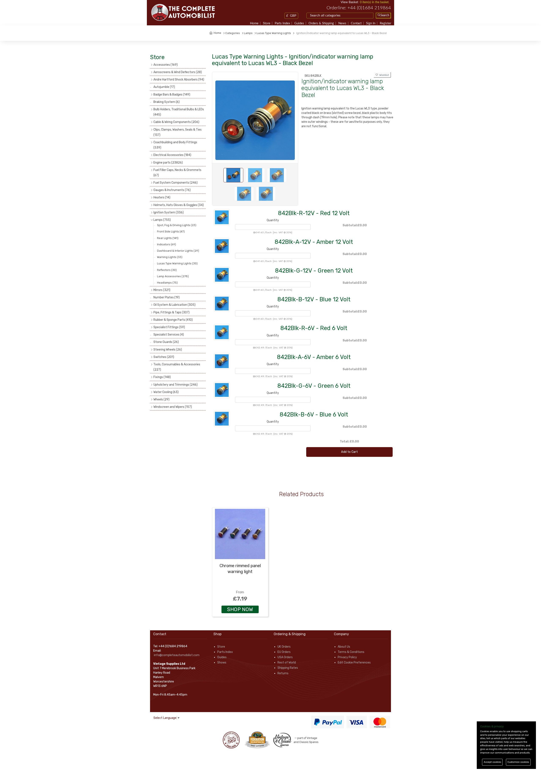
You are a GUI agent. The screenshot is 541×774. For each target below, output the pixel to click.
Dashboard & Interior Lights (178, 250)
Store (266, 23)
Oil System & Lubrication (174, 305)
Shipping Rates (287, 668)
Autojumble (164, 87)
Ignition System (168, 212)
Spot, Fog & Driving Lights (176, 225)
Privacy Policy (347, 657)
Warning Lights (169, 257)
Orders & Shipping (321, 23)
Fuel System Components (175, 182)
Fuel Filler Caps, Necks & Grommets (177, 172)
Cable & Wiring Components (176, 122)
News (342, 23)
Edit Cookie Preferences (354, 662)
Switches (163, 357)
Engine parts (168, 162)
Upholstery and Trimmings (175, 384)
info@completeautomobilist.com (176, 655)
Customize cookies (518, 762)
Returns (282, 673)
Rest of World (286, 662)
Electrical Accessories (172, 155)
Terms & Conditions (351, 652)
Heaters (161, 197)
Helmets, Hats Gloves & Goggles (178, 205)
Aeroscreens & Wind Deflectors (177, 72)
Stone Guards (166, 342)
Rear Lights (167, 238)
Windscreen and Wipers (172, 407)
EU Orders (284, 652)
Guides (299, 23)
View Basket (349, 2)
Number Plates (166, 297)
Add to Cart (349, 452)
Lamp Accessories (173, 276)
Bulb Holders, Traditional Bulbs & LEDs (178, 112)
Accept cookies (492, 762)
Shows (221, 662)
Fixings (162, 377)
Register (385, 23)
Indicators (166, 244)
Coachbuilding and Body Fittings (175, 145)
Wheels (161, 399)
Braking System (166, 102)
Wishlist (383, 75)
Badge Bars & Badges (171, 94)
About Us (344, 646)
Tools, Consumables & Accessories (176, 367)
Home (254, 23)
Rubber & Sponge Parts (173, 320)
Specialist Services (168, 334)
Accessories (165, 65)
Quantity (273, 220)
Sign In (370, 23)
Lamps (162, 220)
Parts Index (282, 23)
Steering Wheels (167, 349)
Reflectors (167, 270)
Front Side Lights (171, 231)
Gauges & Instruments (172, 190)
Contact (356, 23)
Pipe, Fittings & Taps (171, 312)
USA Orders (285, 657)
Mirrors (161, 290)
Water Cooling (166, 392)
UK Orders (284, 646)
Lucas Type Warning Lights (177, 263)
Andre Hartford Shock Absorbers (178, 79)
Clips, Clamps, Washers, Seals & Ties (177, 132)
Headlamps (167, 282)
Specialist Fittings (169, 327)
